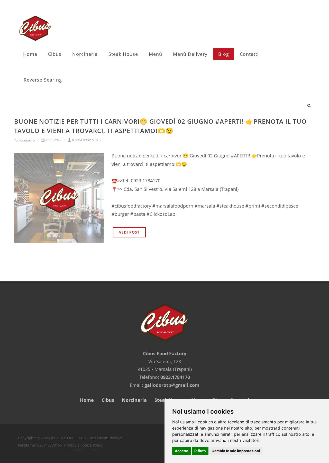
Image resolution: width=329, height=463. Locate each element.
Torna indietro (24, 140)
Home (30, 54)
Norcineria (85, 54)
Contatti (249, 54)
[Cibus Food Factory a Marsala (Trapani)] (35, 28)
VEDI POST (129, 232)
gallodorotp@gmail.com (171, 385)
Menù (155, 54)
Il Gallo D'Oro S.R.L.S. (87, 140)
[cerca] (309, 104)
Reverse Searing (43, 80)
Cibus (54, 54)
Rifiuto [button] (200, 451)
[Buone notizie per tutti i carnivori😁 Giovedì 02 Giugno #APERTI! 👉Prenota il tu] (59, 198)
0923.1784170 (175, 377)
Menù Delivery (190, 54)
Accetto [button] (181, 451)
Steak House (123, 54)
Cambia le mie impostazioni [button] (236, 451)
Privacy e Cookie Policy (83, 445)
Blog (223, 54)
